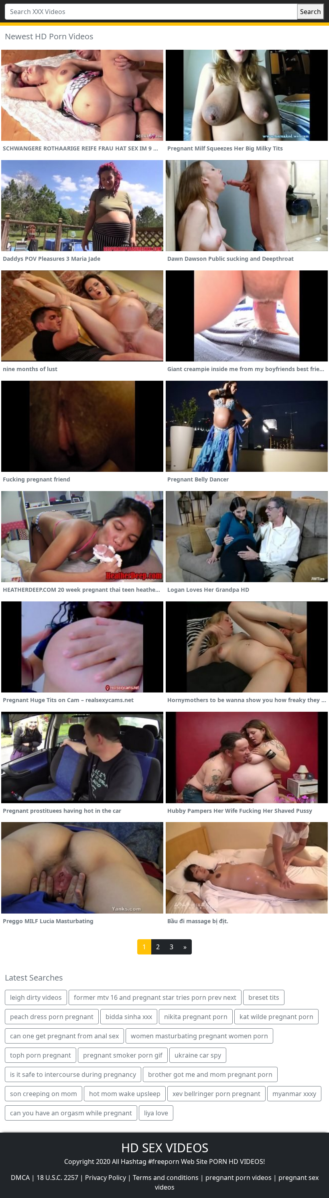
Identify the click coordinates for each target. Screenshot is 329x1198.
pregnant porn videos (238, 1177)
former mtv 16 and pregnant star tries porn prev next (155, 997)
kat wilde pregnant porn (276, 1016)
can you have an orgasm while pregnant (71, 1113)
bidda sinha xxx (129, 1016)
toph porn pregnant (40, 1055)
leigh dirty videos (36, 997)
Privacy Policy (105, 1177)
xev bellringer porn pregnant (216, 1093)
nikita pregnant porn (195, 1016)
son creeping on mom (43, 1093)
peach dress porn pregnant (51, 1016)
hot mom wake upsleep (124, 1093)
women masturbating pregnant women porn (199, 1035)
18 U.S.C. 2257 (57, 1177)
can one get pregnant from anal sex (64, 1035)
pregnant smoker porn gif (122, 1055)
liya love (156, 1113)
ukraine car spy (198, 1055)
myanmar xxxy (294, 1093)
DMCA (20, 1177)
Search (310, 11)
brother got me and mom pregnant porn (210, 1074)
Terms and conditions (166, 1177)
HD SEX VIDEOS (164, 1147)
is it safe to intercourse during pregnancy (73, 1074)
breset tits (263, 997)
